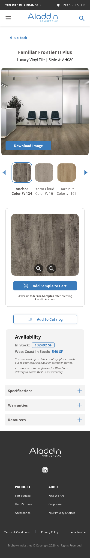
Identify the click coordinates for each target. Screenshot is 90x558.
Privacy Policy (49, 532)
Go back (20, 37)
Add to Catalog (50, 319)
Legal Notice (78, 532)
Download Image (28, 145)
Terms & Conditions (17, 532)
